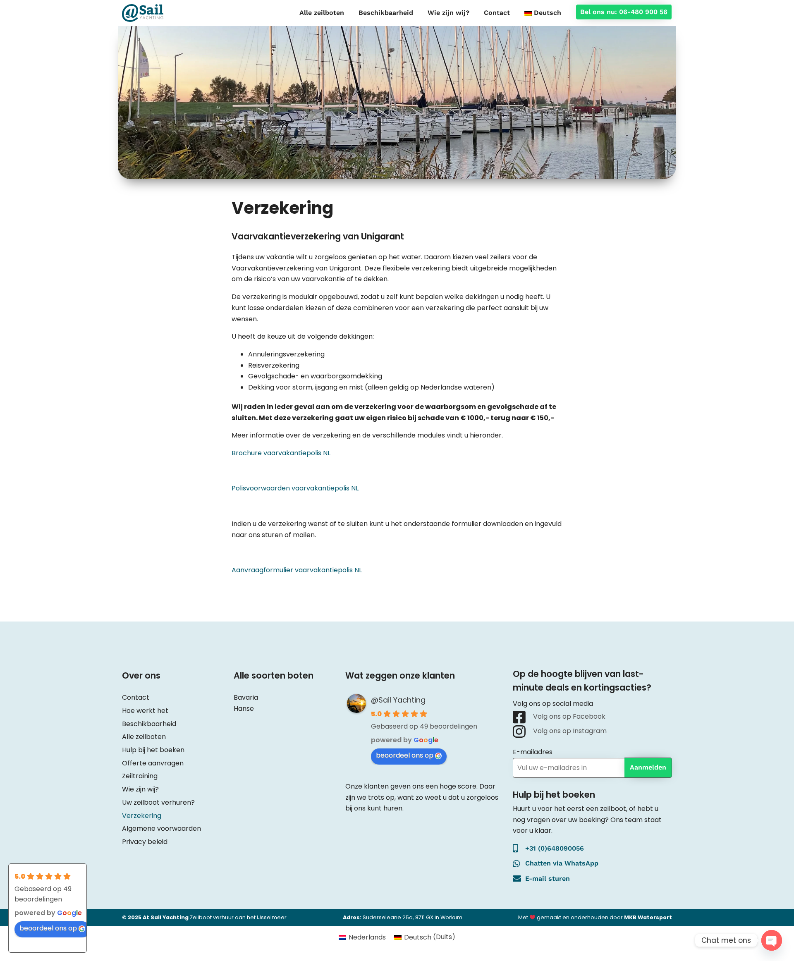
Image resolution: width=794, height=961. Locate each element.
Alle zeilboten (321, 13)
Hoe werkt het (145, 710)
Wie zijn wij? (448, 13)
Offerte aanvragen (153, 763)
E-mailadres (532, 752)
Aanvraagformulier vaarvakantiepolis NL (297, 570)
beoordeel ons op (404, 755)
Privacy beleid (144, 841)
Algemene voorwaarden (161, 828)
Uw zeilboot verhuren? (158, 802)
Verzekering (141, 815)
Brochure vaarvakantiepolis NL (281, 453)
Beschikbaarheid (386, 13)
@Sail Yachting (398, 700)
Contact (497, 13)
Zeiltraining (140, 776)
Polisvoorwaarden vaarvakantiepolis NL (295, 488)
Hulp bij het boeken (153, 750)
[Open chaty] (771, 940)
